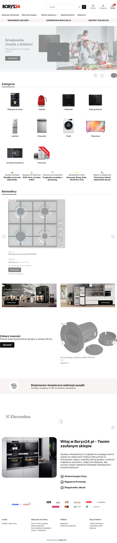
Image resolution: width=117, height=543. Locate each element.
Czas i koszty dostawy (39, 523)
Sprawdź (7, 345)
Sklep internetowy (56, 540)
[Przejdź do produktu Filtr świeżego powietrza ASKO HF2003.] (88, 338)
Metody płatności (37, 526)
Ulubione (93, 528)
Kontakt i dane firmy (9, 523)
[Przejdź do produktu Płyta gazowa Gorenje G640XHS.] (36, 224)
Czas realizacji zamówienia (41, 528)
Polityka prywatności (68, 526)
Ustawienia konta (96, 526)
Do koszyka (14, 270)
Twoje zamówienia (96, 523)
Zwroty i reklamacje (38, 530)
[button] (84, 7)
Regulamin (64, 523)
